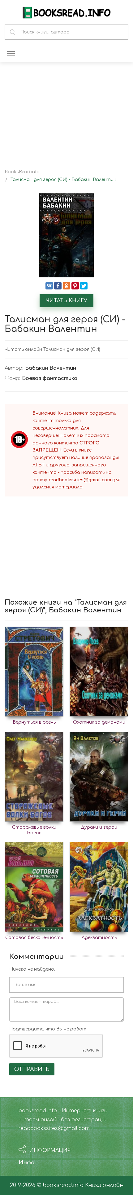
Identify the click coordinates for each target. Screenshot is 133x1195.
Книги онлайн (104, 1185)
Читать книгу (66, 300)
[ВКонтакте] (49, 285)
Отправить (31, 1069)
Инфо (27, 1163)
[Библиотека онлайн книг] (66, 12)
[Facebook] (58, 285)
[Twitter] (84, 285)
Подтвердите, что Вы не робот (47, 1029)
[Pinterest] (75, 285)
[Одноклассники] (66, 285)
